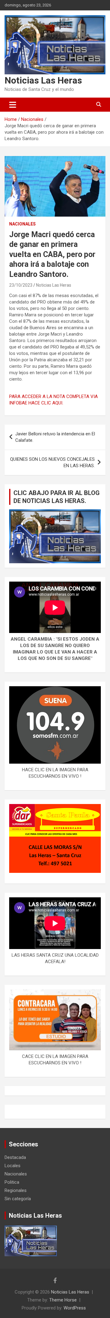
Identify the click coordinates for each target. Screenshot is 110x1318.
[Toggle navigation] (13, 105)
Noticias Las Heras (43, 80)
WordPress (75, 1308)
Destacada (15, 1157)
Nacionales (22, 224)
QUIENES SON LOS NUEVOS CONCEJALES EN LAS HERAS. (52, 462)
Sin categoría (18, 1198)
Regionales (16, 1190)
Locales (12, 1165)
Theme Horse (63, 1300)
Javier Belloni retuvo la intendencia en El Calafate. (55, 437)
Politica (12, 1182)
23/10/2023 (20, 285)
